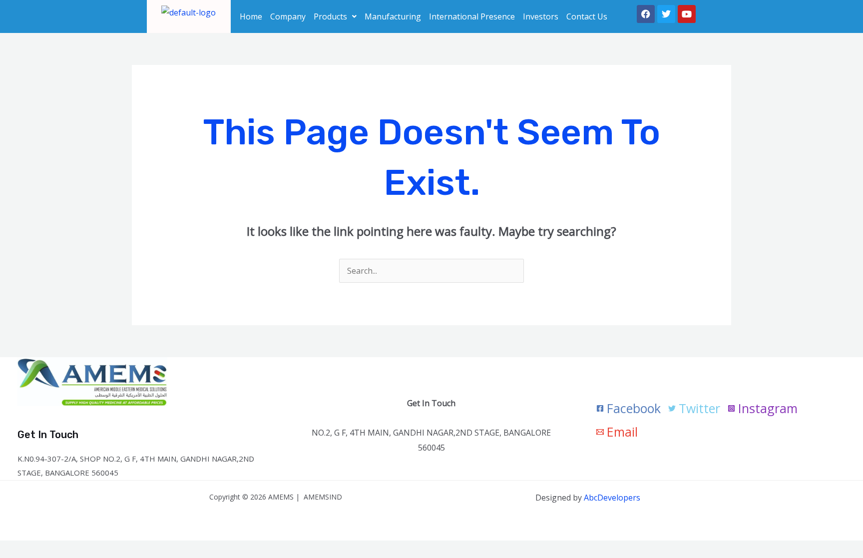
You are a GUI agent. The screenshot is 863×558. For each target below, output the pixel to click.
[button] (335, 16)
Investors (540, 16)
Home (251, 16)
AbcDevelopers (612, 497)
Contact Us (586, 16)
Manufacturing (393, 16)
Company (288, 16)
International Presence (472, 16)
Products (330, 16)
